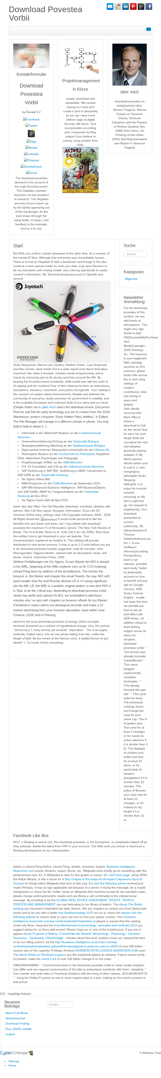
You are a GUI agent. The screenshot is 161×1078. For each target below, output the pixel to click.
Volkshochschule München (86, 466)
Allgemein (131, 278)
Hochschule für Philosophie (77, 454)
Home (12, 1065)
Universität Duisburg (54, 475)
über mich (49, 407)
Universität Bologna (86, 441)
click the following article (110, 883)
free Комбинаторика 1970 (75, 912)
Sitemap (13, 1061)
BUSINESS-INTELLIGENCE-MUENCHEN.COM (107, 950)
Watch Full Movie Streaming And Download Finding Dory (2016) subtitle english (18, 1023)
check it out (48, 959)
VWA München (72, 462)
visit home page (119, 875)
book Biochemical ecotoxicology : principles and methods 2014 (95, 925)
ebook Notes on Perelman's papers (42, 954)
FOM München (63, 483)
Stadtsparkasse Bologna (89, 445)
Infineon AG (101, 449)
